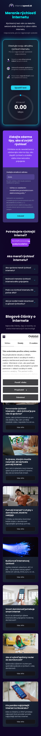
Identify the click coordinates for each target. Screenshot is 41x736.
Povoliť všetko (20, 382)
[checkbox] (7, 188)
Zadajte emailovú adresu (16, 172)
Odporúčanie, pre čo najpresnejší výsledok (20, 33)
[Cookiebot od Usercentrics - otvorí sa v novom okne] (28, 336)
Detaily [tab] (20, 343)
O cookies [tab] (33, 343)
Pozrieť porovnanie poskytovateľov (21, 242)
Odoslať (20, 216)
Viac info (20, 427)
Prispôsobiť (19, 390)
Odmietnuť (20, 397)
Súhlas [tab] (7, 343)
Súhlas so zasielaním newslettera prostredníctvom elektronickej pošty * (21, 190)
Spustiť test (21, 87)
